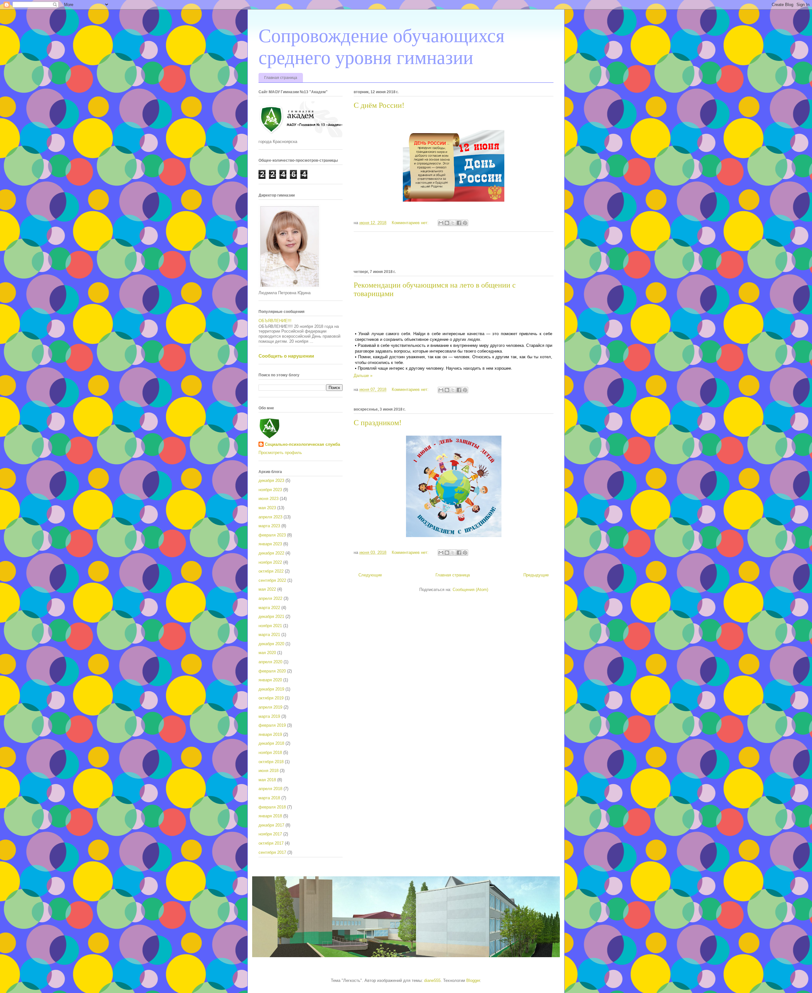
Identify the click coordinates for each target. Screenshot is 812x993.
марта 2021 (269, 634)
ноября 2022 (270, 562)
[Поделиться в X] (453, 223)
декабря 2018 (271, 743)
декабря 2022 (271, 553)
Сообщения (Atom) (470, 589)
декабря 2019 (271, 689)
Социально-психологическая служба (302, 444)
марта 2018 (269, 797)
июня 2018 (268, 770)
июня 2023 (268, 498)
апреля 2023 (270, 517)
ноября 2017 (270, 834)
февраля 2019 (272, 725)
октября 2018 (271, 761)
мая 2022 (267, 589)
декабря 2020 (271, 643)
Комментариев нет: (411, 222)
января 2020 (270, 680)
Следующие (370, 575)
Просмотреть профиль (280, 452)
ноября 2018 (270, 752)
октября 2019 (271, 698)
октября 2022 (271, 571)
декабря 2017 (271, 825)
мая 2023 (267, 507)
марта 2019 (269, 716)
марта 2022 (269, 607)
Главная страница (280, 77)
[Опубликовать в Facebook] (459, 223)
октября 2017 (271, 843)
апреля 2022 (270, 598)
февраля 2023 (272, 535)
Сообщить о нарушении (286, 356)
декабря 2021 (271, 616)
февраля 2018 (272, 807)
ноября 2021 (270, 625)
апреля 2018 (270, 788)
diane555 (432, 980)
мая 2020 (267, 652)
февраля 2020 (272, 671)
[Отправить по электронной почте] (441, 223)
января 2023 (270, 544)
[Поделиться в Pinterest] (465, 223)
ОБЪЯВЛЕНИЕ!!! (275, 320)
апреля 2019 (270, 707)
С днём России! (379, 105)
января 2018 (270, 816)
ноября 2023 (270, 489)
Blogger (473, 980)
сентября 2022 (272, 580)
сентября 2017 (272, 852)
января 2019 (270, 734)
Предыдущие (536, 575)
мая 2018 (267, 779)
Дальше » (363, 375)
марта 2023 (269, 525)
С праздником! (378, 423)
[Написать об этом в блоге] (447, 223)
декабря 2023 (271, 480)
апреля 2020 (270, 661)
